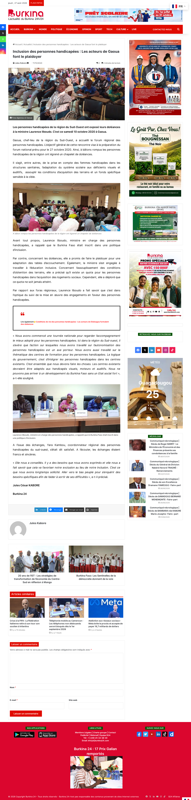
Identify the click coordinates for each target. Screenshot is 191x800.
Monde (43, 29)
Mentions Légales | (84, 732)
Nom (13, 687)
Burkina (28, 29)
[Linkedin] (3, 45)
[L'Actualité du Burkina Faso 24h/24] (26, 14)
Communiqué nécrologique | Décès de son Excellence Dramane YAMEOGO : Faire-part (164, 482)
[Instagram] (3, 51)
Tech (109, 29)
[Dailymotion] (171, 736)
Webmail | (94, 735)
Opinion (86, 29)
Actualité (28, 44)
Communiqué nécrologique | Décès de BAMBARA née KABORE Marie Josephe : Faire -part (164, 510)
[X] (3, 33)
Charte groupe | (100, 732)
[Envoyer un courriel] (28, 63)
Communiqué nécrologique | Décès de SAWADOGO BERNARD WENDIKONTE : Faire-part (164, 496)
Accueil (15, 29)
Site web (73, 700)
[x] (145, 736)
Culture (121, 29)
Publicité (84, 735)
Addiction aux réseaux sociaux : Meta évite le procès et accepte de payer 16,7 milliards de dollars (105, 623)
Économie (72, 29)
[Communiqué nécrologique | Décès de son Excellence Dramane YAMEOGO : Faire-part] (137, 483)
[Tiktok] (164, 736)
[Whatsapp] (3, 39)
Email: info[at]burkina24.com (95, 740)
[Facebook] (3, 27)
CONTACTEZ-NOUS (162, 29)
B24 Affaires (174, 796)
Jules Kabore (20, 63)
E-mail (14, 700)
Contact (112, 732)
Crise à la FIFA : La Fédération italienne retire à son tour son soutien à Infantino (25, 623)
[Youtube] (152, 736)
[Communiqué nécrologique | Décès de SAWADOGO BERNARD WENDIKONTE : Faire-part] (137, 497)
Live (134, 29)
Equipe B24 (104, 735)
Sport (98, 29)
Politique (56, 29)
